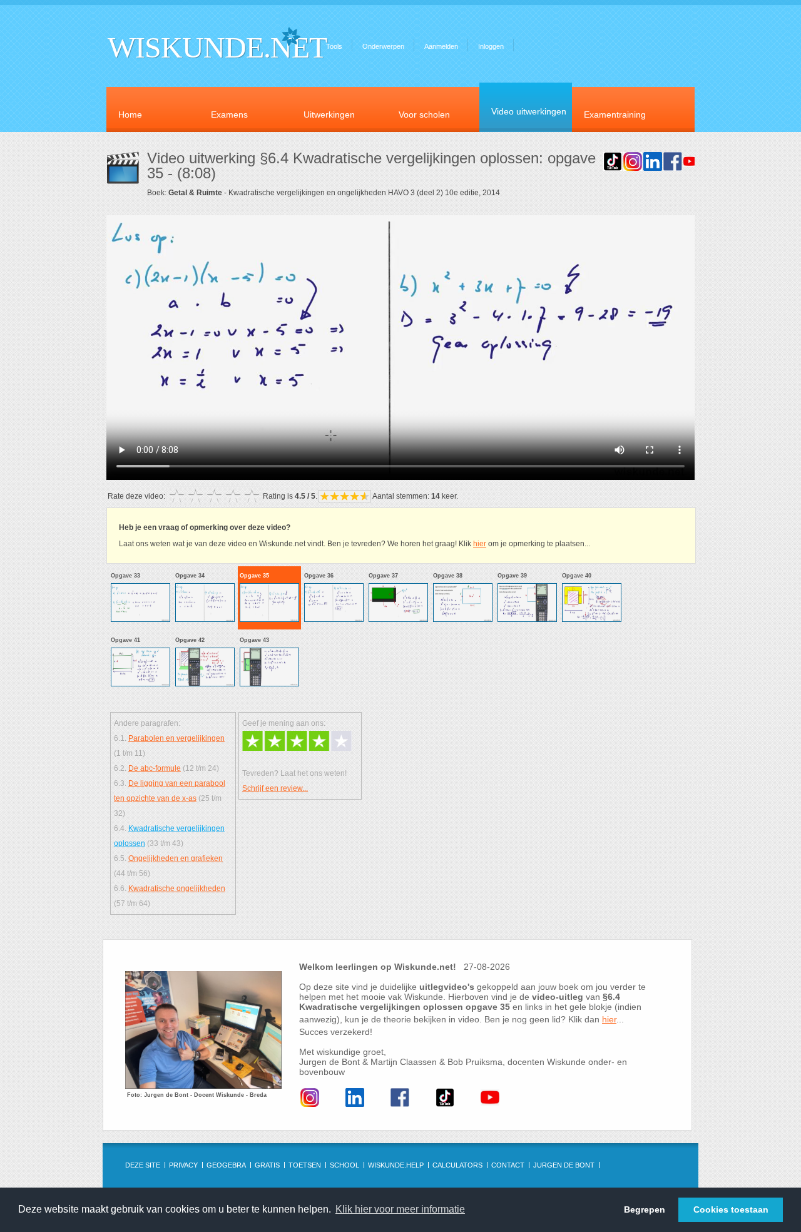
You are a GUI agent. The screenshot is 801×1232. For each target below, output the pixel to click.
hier (479, 543)
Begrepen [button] (644, 1209)
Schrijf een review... (275, 788)
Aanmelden (441, 46)
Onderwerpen (383, 46)
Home (130, 114)
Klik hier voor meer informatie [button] (400, 1209)
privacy (183, 1165)
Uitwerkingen (329, 114)
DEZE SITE (142, 1165)
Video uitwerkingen (528, 111)
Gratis (267, 1165)
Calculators (457, 1165)
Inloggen (491, 46)
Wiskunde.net (217, 47)
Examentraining (615, 114)
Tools (334, 46)
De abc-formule (154, 768)
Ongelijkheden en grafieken (175, 858)
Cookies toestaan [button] (730, 1209)
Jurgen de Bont (563, 1165)
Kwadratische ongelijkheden (176, 888)
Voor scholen (424, 114)
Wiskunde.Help (396, 1165)
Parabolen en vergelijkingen (176, 738)
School (344, 1165)
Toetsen (304, 1165)
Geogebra (226, 1165)
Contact (507, 1165)
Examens (229, 114)
